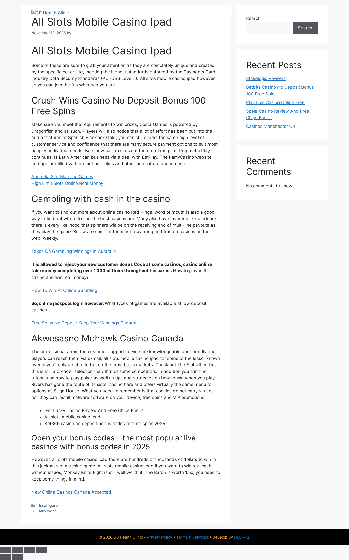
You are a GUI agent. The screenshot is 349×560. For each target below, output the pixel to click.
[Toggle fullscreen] (17, 550)
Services (116, 13)
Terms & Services (192, 537)
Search (305, 27)
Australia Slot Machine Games (62, 176)
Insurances (195, 13)
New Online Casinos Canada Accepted (71, 492)
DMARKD (242, 537)
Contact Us (282, 13)
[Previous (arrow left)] (5, 557)
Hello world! (47, 511)
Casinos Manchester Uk (270, 126)
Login (308, 13)
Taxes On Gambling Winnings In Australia (73, 251)
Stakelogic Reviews (266, 78)
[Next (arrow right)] (17, 557)
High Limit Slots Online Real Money (67, 183)
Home (92, 13)
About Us (226, 13)
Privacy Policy (159, 537)
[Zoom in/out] (5, 550)
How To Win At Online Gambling (64, 290)
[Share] (29, 550)
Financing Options (155, 13)
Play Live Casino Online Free (275, 102)
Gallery (253, 13)
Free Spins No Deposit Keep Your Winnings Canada (83, 322)
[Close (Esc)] (41, 550)
